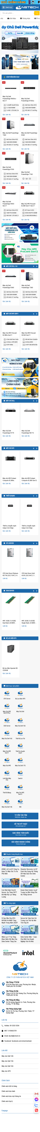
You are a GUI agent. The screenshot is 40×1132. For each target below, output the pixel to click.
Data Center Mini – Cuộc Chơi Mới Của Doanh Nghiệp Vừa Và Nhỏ (29, 939)
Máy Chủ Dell (10, 401)
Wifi (20, 807)
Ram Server (10, 590)
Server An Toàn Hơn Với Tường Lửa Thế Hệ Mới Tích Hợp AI (28, 920)
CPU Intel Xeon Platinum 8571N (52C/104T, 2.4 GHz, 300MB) (10, 575)
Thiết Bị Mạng (10, 496)
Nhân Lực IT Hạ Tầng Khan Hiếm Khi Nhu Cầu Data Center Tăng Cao (9, 939)
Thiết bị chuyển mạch (20, 752)
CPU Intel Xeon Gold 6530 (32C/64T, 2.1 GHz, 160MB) (28, 575)
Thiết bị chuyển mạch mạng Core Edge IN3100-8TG (28, 528)
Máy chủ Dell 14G (7, 1056)
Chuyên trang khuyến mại (14, 854)
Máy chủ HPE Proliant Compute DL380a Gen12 (9, 480)
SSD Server (7, 726)
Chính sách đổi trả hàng (9, 1086)
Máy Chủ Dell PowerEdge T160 (27, 173)
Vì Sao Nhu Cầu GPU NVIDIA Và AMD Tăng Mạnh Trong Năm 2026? (10, 920)
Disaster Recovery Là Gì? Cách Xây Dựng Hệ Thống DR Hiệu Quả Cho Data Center (29, 872)
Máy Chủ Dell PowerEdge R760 (8, 168)
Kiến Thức (10, 865)
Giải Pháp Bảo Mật (29, 865)
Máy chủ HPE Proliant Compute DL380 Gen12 (29, 479)
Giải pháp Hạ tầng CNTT (10, 886)
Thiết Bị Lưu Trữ (20, 738)
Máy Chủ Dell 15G (20, 726)
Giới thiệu (12, 18)
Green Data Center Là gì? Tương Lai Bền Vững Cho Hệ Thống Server (29, 892)
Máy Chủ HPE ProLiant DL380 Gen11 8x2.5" (28, 205)
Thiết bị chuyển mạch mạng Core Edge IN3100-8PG (9, 528)
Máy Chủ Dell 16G (11, 266)
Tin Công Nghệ (10, 914)
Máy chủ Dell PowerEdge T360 (27, 286)
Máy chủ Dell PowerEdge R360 (8, 286)
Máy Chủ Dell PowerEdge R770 (8, 432)
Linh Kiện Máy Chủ (7, 779)
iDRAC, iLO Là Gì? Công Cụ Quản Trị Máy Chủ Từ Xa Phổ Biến (10, 871)
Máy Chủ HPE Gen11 (12, 313)
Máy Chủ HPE (10, 448)
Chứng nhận (26, 18)
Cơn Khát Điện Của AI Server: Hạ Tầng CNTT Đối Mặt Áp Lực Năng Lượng (9, 893)
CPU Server (10, 543)
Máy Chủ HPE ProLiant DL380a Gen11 (10, 334)
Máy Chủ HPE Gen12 (20, 793)
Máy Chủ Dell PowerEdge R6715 (28, 432)
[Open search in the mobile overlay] (20, 13)
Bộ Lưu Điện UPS (11, 638)
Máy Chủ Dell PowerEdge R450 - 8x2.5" (9, 204)
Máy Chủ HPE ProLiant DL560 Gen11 (29, 334)
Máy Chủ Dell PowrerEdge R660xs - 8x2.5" (10, 99)
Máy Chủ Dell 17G (20, 766)
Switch (20, 778)
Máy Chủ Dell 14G (7, 807)
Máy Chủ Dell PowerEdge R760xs (27, 100)
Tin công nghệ (10, 903)
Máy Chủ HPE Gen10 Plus (7, 712)
